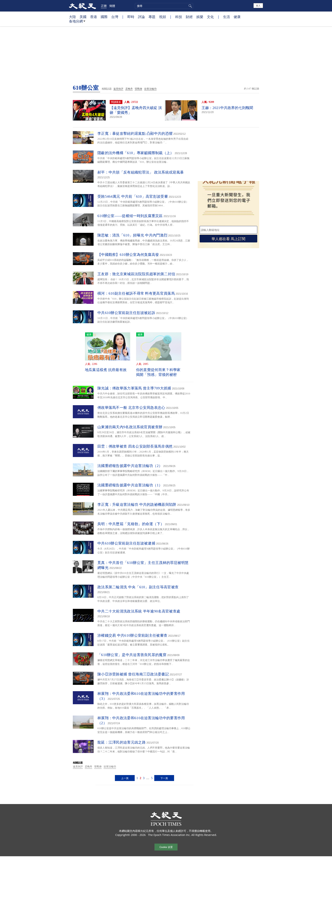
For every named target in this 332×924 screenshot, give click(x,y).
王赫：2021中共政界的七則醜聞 (227, 108)
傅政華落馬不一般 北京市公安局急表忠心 (131, 408)
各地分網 (76, 21)
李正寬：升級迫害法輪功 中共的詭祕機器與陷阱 (136, 504)
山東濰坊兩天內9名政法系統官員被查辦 (129, 427)
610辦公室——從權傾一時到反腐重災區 (130, 216)
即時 (130, 16)
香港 (93, 16)
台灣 (114, 16)
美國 (83, 16)
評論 (141, 16)
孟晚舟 (129, 88)
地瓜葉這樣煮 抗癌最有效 (106, 370)
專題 (152, 16)
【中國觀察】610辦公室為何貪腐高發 (128, 255)
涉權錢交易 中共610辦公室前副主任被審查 (132, 635)
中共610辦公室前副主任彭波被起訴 (126, 313)
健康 (237, 16)
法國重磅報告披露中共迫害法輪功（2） (129, 466)
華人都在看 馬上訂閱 (228, 238)
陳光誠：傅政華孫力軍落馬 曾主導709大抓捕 (134, 388)
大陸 (72, 16)
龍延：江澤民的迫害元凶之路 (121, 742)
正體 (104, 6)
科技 (178, 16)
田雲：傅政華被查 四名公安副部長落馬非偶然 (135, 446)
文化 (210, 16)
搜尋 (190, 6)
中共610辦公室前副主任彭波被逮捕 (126, 543)
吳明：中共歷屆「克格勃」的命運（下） (130, 524)
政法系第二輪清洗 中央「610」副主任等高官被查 (137, 587)
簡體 (112, 6)
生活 (226, 16)
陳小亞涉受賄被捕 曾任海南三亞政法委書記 (133, 674)
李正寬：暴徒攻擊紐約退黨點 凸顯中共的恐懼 (135, 133)
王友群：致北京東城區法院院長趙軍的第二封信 (136, 274)
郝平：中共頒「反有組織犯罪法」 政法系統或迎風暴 (140, 172)
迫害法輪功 (150, 88)
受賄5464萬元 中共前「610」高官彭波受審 (132, 196)
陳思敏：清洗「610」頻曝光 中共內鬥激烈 (132, 235)
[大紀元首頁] (82, 6)
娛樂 (199, 16)
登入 (258, 5)
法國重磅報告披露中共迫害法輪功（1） (129, 485)
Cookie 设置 (166, 847)
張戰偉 (138, 88)
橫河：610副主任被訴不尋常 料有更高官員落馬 (136, 293)
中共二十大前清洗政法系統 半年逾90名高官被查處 (138, 611)
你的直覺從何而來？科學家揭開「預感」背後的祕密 (158, 372)
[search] (164, 6)
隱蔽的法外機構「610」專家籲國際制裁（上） (135, 153)
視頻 (162, 16)
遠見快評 (118, 88)
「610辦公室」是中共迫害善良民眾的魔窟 (131, 655)
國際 (104, 16)
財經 (189, 16)
